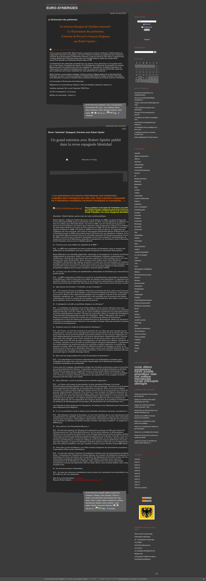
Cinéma (137, 190)
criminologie (138, 195)
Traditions (137, 339)
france (138, 371)
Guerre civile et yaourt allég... (143, 534)
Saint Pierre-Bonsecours (142, 545)
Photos (136, 291)
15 (156, 72)
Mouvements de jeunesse (142, 275)
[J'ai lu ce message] (204, 579)
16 (137, 75)
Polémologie (138, 294)
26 (146, 77)
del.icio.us (101, 113)
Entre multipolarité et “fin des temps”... (146, 137)
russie (138, 367)
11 (143, 72)
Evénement (138, 229)
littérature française (110, 110)
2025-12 (137, 482)
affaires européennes (143, 368)
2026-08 (137, 459)
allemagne (140, 383)
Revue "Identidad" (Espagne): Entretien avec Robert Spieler (76, 132)
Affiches (137, 159)
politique (98, 503)
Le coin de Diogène (140, 255)
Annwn (136, 394)
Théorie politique (139, 337)
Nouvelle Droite (139, 283)
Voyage (136, 348)
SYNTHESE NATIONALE (142, 559)
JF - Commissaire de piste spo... (144, 539)
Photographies (139, 289)
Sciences (137, 317)
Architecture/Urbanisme (142, 170)
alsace (88, 500)
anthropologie (139, 164)
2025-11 (137, 485)
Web (135, 351)
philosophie (151, 381)
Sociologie (137, 322)
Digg (114, 113)
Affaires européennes (141, 156)
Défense (137, 201)
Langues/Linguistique (141, 252)
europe (138, 381)
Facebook (111, 508)
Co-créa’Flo (138, 548)
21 (153, 75)
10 (140, 72)
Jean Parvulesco (139, 246)
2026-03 (137, 473)
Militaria (137, 272)
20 (150, 75)
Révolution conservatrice (142, 306)
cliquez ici (79, 478)
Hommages (138, 241)
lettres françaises (92, 110)
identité (93, 505)
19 (146, 75)
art (135, 176)
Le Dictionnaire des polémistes (62, 20)
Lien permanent (116, 105)
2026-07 (137, 462)
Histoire (136, 238)
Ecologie (137, 212)
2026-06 (137, 465)
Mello (136, 421)
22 (156, 75)
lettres (117, 107)
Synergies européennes (142, 328)
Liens (136, 258)
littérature (111, 107)
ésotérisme (138, 221)
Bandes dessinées (140, 178)
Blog (135, 187)
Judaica (137, 249)
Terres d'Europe (139, 331)
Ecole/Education (139, 210)
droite (104, 503)
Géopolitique (138, 235)
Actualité (137, 153)
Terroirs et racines (140, 334)
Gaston (136, 399)
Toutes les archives (140, 487)
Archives (137, 173)
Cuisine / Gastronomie (141, 198)
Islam (136, 243)
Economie (137, 215)
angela (136, 405)
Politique (137, 297)
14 (153, 72)
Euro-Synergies (62, 8)
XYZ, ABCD (138, 542)
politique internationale (142, 378)
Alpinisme (137, 162)
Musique (137, 277)
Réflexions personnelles (142, 303)
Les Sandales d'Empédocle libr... (145, 551)
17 (140, 75)
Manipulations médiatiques (143, 269)
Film (135, 232)
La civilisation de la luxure (150, 432)
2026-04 (137, 470)
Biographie (138, 184)
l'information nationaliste (142, 537)
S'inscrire (148, 24)
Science (137, 314)
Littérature (137, 260)
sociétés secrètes (140, 320)
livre (105, 107)
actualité (148, 371)
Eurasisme (137, 227)
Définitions (137, 204)
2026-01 (137, 479)
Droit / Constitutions (140, 207)
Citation (136, 193)
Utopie (136, 345)
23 (137, 77)
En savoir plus (142, 579)
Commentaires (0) (92, 107)
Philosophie (138, 286)
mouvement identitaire (104, 505)
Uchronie (137, 342)
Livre (136, 263)
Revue (136, 308)
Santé (136, 311)
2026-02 (137, 476)
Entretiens (137, 218)
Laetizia (137, 441)
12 (146, 72)
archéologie (138, 167)
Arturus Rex (138, 410)
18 (143, 75)
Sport (136, 325)
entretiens (110, 503)
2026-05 (137, 468)
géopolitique (141, 374)
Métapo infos (138, 553)
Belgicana (137, 181)
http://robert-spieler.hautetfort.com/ (87, 480)
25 (143, 77)
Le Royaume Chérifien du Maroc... (145, 556)
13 (150, 72)
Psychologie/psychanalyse (143, 300)
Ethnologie (138, 224)
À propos (147, 39)
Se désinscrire (147, 27)
